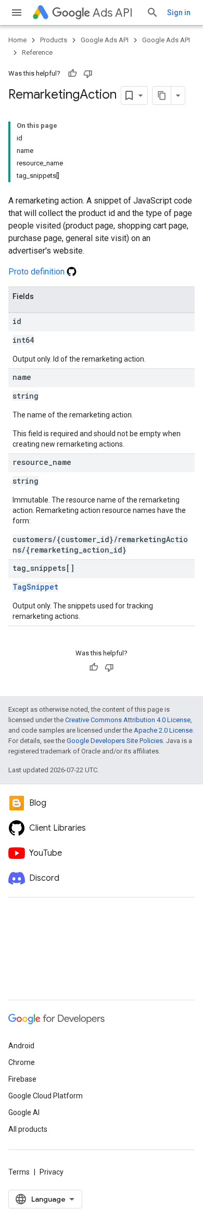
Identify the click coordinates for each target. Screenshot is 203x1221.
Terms (19, 1172)
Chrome (21, 1062)
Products (53, 40)
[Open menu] (16, 12)
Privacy (52, 1172)
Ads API (113, 13)
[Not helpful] (88, 73)
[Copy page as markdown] (162, 95)
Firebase (22, 1079)
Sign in (179, 12)
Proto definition (37, 272)
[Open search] (152, 12)
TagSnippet (35, 587)
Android (21, 1046)
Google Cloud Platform (45, 1096)
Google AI (24, 1112)
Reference (37, 52)
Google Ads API (105, 40)
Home (17, 40)
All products (27, 1129)
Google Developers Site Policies (115, 741)
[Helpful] (72, 73)
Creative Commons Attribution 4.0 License (128, 720)
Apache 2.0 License (163, 730)
